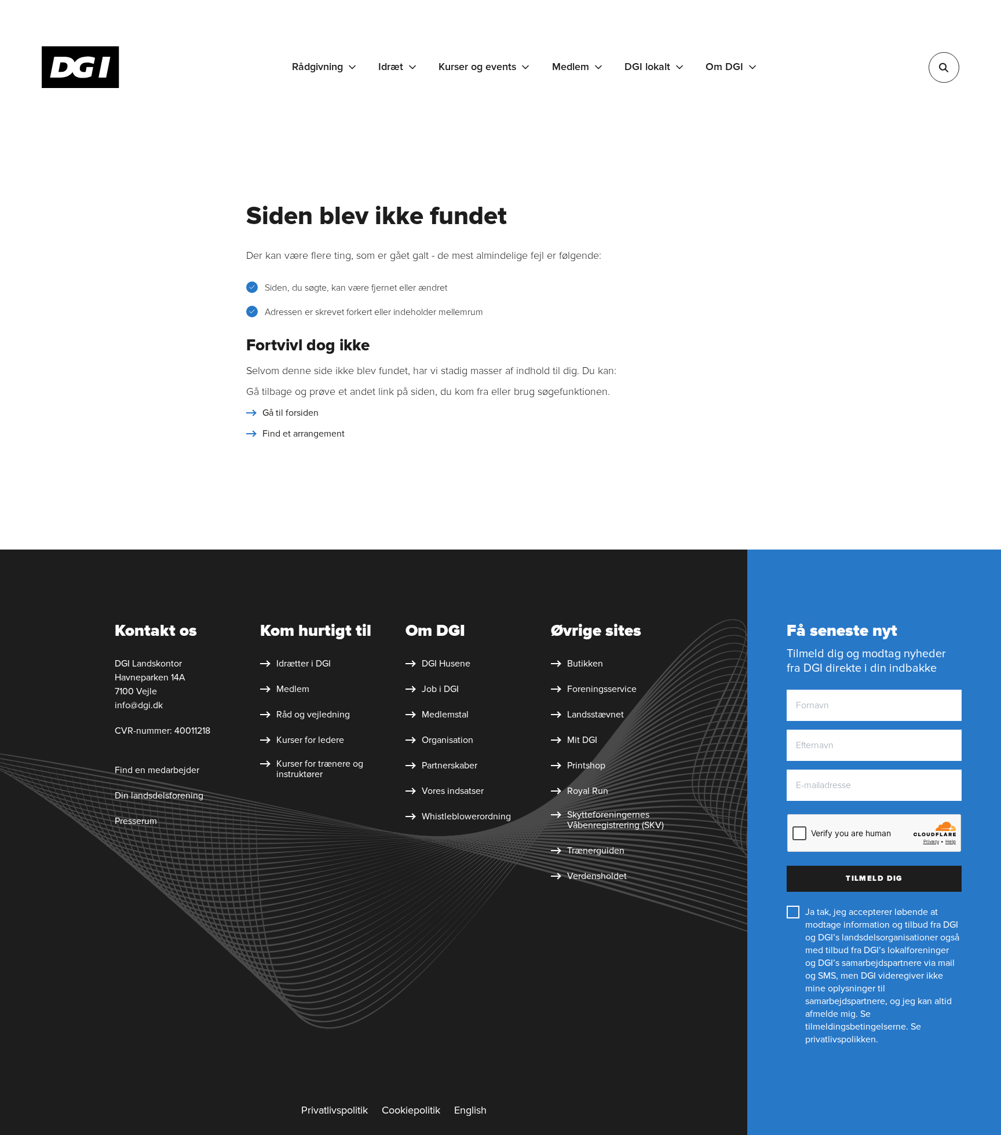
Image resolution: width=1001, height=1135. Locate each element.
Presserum (136, 821)
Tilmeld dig (874, 878)
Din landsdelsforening (159, 795)
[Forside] (80, 67)
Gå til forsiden (290, 413)
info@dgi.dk (139, 705)
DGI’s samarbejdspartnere (870, 963)
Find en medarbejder (157, 770)
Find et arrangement (303, 434)
